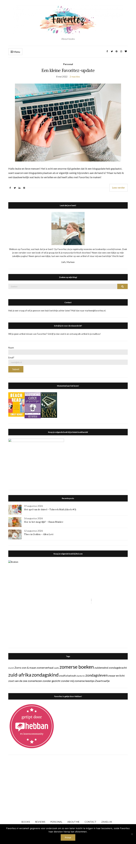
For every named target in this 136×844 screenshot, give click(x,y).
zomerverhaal (45, 667)
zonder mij (67, 680)
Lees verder (118, 187)
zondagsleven (96, 675)
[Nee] (132, 834)
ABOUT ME (73, 821)
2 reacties (75, 76)
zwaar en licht (116, 675)
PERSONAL (56, 821)
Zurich (11, 668)
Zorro (17, 667)
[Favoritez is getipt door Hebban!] (31, 726)
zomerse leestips (84, 680)
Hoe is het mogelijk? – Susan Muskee (43, 521)
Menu (16, 51)
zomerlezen (35, 680)
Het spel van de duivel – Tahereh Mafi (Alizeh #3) (50, 509)
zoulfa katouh (67, 675)
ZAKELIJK (106, 821)
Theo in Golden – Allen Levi (38, 534)
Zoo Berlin (80, 676)
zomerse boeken (77, 667)
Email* (11, 357)
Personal (68, 64)
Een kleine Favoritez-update (68, 70)
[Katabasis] (49, 405)
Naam (11, 347)
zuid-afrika (19, 675)
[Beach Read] (16, 404)
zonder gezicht (51, 680)
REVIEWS (40, 821)
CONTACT (90, 821)
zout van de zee (17, 680)
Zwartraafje (102, 680)
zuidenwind (101, 667)
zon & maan (29, 667)
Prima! (68, 837)
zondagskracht (118, 667)
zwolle (56, 668)
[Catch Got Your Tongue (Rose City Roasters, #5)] (33, 405)
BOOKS (26, 821)
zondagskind (45, 675)
